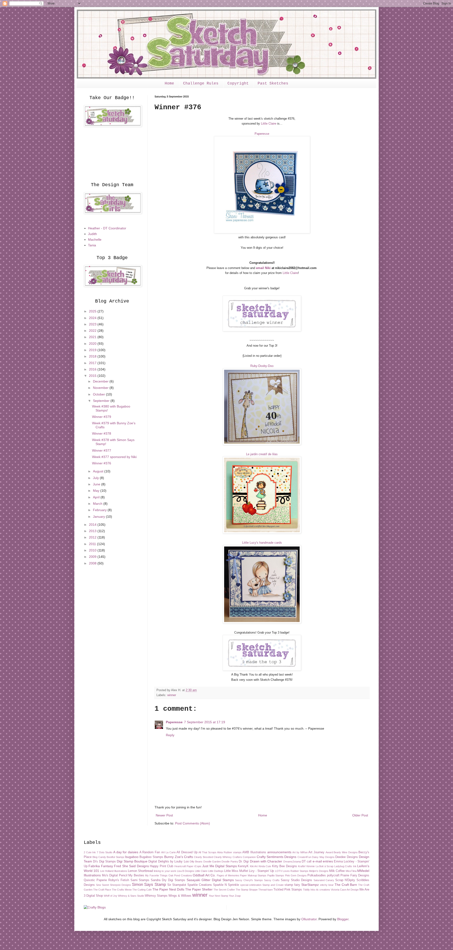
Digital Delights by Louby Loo (168, 861)
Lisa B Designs (185, 871)
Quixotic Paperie (95, 880)
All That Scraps (207, 852)
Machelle (94, 239)
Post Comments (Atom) (192, 823)
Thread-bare (265, 889)
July (96, 478)
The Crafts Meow (122, 889)
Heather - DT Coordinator (107, 228)
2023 (93, 324)
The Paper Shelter (199, 889)
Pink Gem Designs (296, 875)
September (101, 401)
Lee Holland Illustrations (113, 871)
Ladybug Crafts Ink (345, 866)
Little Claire (268, 123)
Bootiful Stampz (115, 857)
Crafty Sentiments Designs (277, 857)
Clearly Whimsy (223, 857)
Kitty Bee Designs (284, 866)
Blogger (342, 919)
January (99, 516)
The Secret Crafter (224, 889)
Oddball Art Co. (204, 875)
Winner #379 (101, 417)
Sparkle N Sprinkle (226, 885)
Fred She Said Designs (131, 866)
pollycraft (333, 875)
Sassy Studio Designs (296, 880)
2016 (93, 369)
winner (171, 695)
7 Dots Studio (104, 852)
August (98, 471)
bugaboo (131, 857)
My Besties (136, 875)
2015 (93, 376)
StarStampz (310, 885)
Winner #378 (101, 433)
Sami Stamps (140, 880)
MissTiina (351, 871)
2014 (93, 524)
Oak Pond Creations (180, 875)
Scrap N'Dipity (345, 880)
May (96, 490)
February (100, 510)
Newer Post (164, 815)
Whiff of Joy (110, 895)
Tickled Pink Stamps (287, 889)
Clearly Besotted (203, 857)
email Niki (263, 268)
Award (329, 852)
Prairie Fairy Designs (354, 875)
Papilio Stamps (275, 875)
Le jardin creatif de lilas (262, 454)
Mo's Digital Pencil (114, 875)
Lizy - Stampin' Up (261, 871)
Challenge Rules (200, 83)
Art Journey (316, 852)
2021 (93, 337)
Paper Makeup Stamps (253, 875)
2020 (93, 343)
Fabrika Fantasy (100, 866)
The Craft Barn (346, 885)
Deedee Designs (346, 857)
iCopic (197, 866)
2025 (93, 311)
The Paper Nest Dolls (168, 889)
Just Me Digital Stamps (219, 866)
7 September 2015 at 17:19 (204, 722)
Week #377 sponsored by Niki (114, 457)
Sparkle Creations (199, 885)
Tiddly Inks (309, 889)
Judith (92, 234)
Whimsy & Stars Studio (131, 895)
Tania (92, 245)
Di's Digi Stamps (104, 861)
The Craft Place (102, 889)
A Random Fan (149, 852)
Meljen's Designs (318, 871)
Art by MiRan (299, 852)
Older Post (360, 815)
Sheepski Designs (120, 884)
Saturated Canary (324, 880)
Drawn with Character (266, 861)
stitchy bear (327, 884)
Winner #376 (101, 463)
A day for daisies (125, 852)
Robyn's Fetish (118, 880)
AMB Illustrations (254, 852)
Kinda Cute (265, 866)
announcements (279, 852)
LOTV (278, 871)
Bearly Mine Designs (345, 852)
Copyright (238, 83)
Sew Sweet (102, 884)
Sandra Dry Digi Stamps (168, 880)
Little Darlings (215, 871)
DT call (306, 861)
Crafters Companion (244, 857)
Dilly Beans (196, 861)
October (99, 394)
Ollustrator (309, 919)
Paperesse (262, 133)
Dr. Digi (244, 861)
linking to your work (165, 871)
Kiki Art (254, 866)
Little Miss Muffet (236, 871)
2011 (93, 544)
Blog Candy (99, 857)
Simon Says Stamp (149, 884)
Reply (170, 735)
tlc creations (323, 889)
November (101, 388)
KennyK (243, 866)
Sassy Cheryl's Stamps (249, 880)
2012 (93, 537)
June (97, 484)
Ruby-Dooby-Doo (261, 366)
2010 (93, 550)
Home (169, 83)
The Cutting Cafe (142, 889)
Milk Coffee (337, 871)
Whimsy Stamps (156, 895)
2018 (93, 356)
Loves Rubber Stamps (295, 871)
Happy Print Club (161, 866)
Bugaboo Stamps (151, 857)
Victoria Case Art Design (345, 889)
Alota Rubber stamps (229, 852)
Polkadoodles (316, 875)
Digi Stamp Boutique (132, 861)
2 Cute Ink (90, 852)
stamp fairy (292, 885)
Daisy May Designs (323, 857)
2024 (93, 318)
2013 (93, 531)
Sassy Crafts (272, 880)
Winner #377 (101, 450)
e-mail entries (323, 861)
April (97, 497)
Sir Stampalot (176, 885)
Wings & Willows (179, 895)
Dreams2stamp (292, 861)
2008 (93, 563)
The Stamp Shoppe (247, 889)
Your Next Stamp (218, 895)
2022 (93, 330)
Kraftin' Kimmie (306, 866)
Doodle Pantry (230, 861)
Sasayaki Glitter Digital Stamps (210, 880)
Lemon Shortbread (140, 871)
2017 (93, 363)
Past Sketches (273, 83)
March (98, 503)
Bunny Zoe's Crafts (178, 857)
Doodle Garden (212, 861)
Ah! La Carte (168, 852)
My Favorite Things (156, 875)
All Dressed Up (186, 852)
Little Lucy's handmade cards (262, 542)
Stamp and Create (273, 884)
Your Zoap (235, 895)
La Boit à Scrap (324, 866)
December (101, 381)
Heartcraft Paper (183, 866)
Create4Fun (304, 857)
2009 (93, 557)
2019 (93, 350)
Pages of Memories (228, 875)
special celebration (251, 884)
